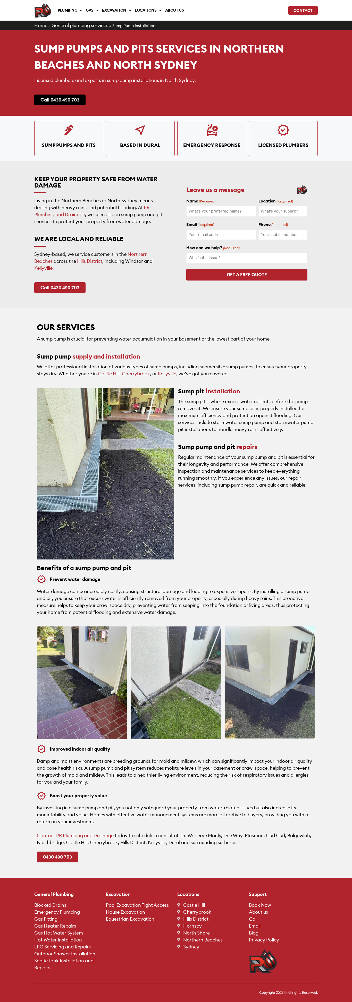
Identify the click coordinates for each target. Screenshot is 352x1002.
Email (200, 224)
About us (174, 10)
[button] (258, 894)
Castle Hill (109, 374)
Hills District (89, 261)
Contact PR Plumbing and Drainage (75, 835)
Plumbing (67, 10)
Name (200, 200)
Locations (145, 10)
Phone (273, 224)
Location (275, 200)
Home (40, 25)
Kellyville (43, 268)
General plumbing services (80, 25)
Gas (90, 10)
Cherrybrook (136, 374)
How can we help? (213, 247)
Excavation (114, 10)
